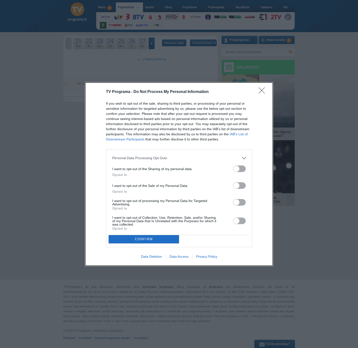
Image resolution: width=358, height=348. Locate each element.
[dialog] (179, 174)
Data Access (179, 256)
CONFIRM (144, 239)
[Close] (263, 92)
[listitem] (179, 158)
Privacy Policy (206, 256)
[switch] (239, 168)
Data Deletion (151, 256)
